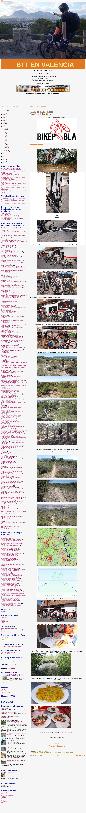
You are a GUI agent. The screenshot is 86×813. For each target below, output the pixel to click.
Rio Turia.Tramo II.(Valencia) (8, 448)
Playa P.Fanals (4, 423)
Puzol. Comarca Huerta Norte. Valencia (10, 440)
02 (5, 133)
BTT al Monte (4, 792)
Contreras (3, 302)
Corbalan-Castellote (6, 304)
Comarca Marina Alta (6, 573)
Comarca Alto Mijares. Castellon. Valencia (11, 539)
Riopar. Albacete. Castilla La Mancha (10, 186)
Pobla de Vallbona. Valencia (67, 752)
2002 (4, 113)
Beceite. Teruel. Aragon (6, 173)
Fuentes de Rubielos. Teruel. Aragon (9, 332)
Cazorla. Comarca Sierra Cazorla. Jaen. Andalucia (13, 295)
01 (5, 132)
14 (5, 139)
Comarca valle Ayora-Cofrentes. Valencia (11, 605)
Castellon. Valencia (5, 290)
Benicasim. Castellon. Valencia (8, 255)
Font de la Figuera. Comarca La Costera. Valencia (13, 329)
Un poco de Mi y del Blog (27, 107)
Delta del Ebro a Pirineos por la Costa (10, 181)
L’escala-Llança (4, 392)
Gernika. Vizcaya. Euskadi (7, 339)
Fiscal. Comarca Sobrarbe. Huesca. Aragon (11, 327)
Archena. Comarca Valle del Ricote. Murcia (11, 244)
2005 (4, 116)
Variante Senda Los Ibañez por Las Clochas (16, 753)
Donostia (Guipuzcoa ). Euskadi (8, 311)
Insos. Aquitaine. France (7, 359)
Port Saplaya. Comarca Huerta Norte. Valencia (12, 431)
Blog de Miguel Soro (6, 659)
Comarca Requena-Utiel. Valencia (9, 583)
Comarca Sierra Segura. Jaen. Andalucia (10, 590)
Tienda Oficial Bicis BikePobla (8, 653)
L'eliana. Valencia (5, 370)
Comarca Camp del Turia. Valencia (46, 752)
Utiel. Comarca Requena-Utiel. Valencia (10, 503)
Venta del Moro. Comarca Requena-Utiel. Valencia (13, 513)
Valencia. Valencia (5, 510)
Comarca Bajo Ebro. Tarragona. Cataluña (10, 542)
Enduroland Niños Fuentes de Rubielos (10, 727)
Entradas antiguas (80, 755)
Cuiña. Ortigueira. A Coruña (7, 306)
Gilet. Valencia (4, 342)
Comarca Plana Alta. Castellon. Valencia (10, 580)
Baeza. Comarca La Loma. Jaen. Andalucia (11, 251)
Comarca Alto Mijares (6, 538)
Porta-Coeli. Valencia (6, 435)
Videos (2, 622)
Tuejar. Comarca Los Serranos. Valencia (10, 498)
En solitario (3, 315)
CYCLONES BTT (41, 107)
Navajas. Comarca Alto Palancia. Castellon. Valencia (13, 402)
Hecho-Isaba (4, 346)
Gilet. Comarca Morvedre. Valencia (9, 341)
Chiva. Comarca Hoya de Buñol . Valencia (11, 297)
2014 (4, 153)
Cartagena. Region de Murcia (8, 284)
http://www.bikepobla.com (36, 144)
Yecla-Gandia (4, 528)
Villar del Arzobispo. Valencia (8, 525)
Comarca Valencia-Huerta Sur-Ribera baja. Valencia (13, 595)
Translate (12, 668)
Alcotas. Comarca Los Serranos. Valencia (11, 240)
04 (5, 136)
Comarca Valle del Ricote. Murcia (9, 599)
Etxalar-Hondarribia (5, 322)
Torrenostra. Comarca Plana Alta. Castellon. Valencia (13, 495)
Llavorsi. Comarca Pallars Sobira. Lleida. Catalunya (13, 385)
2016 (4, 156)
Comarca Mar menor (6, 572)
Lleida (2, 387)
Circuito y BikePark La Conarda (13, 740)
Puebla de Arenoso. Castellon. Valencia (10, 436)
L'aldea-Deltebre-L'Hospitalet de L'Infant (10, 369)
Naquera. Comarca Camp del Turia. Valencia (11, 399)
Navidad (3, 405)
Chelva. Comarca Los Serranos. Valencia (11, 296)
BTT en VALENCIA (11, 772)
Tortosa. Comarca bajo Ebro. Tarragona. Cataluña (12, 497)
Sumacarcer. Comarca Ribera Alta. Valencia (11, 491)
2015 (4, 154)
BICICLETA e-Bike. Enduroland (8, 712)
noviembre (6, 150)
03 (5, 135)
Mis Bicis (15, 107)
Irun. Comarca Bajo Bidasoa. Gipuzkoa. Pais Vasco (13, 362)
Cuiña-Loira (9, 747)
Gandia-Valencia (5, 334)
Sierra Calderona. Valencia (7, 483)
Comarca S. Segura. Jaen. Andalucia (10, 585)
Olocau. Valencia (5, 412)
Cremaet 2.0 (4, 799)
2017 (4, 157)
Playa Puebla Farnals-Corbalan (8, 425)
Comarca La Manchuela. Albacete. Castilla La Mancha (14, 562)
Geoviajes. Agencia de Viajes (8, 652)
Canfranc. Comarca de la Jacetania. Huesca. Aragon (13, 281)
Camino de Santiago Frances (8, 279)
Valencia (3, 506)
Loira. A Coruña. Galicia (6, 389)
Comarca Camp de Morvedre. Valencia (10, 545)
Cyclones (3, 800)
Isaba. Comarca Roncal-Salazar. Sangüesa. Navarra (13, 365)
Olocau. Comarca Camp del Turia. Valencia (11, 411)
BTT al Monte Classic (6, 794)
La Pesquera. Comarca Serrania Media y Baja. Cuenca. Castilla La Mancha (12, 372)
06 (5, 137)
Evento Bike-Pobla (57, 752)
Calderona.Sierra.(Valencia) (7, 269)
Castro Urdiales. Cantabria (7, 292)
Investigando (4, 360)
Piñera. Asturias (5, 422)
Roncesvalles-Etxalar (6, 452)
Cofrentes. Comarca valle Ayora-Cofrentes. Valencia (13, 299)
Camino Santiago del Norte (7, 277)
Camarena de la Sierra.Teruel (8, 276)
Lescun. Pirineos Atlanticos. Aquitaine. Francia (12, 379)
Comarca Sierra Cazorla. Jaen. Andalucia (11, 589)
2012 (4, 125)
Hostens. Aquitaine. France (7, 357)
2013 (4, 126)
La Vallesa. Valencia (6, 375)
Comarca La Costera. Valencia (8, 558)
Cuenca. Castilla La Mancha (7, 305)
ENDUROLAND (4, 708)
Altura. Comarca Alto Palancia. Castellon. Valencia (13, 241)
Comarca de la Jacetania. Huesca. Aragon (11, 603)
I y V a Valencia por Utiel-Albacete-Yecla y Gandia (13, 203)
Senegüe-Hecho (5, 480)
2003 (4, 114)
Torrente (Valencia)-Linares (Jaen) (9, 628)
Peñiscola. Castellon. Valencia (8, 420)
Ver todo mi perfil (5, 780)
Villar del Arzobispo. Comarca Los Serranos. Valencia (13, 522)
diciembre (6, 151)
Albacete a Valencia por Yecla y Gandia (10, 168)
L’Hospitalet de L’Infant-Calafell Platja (10, 391)
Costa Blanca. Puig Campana (8, 179)
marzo (5, 129)
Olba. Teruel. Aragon (6, 410)
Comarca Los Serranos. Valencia (9, 570)
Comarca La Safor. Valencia (7, 567)
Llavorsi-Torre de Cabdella (7, 384)
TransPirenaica (4, 189)
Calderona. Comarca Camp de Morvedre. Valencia (13, 267)
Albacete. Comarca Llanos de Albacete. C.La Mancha (13, 231)
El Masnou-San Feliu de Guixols (8, 312)
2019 (4, 161)
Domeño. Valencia (5, 310)
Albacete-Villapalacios (6, 229)
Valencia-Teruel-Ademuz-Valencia (9, 508)
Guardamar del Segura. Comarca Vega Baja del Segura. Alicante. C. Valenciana (12, 344)
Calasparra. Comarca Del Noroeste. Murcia (11, 266)
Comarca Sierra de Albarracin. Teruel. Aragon (11, 592)
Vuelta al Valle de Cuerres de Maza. (15, 675)
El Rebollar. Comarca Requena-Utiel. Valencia (12, 314)
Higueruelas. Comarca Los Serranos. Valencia (12, 349)
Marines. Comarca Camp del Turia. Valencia (11, 394)
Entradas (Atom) (41, 759)
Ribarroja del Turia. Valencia (7, 447)
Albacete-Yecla (4, 230)
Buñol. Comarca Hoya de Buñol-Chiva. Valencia (12, 264)
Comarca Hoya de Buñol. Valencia (9, 554)
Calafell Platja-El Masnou (7, 265)
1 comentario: (47, 751)
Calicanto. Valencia (5, 271)
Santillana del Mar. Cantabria (8, 476)
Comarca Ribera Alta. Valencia (8, 584)
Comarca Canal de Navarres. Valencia (10, 548)
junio (5, 144)
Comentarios (6, 639)
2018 (4, 159)
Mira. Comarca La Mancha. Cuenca (9, 396)
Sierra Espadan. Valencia (7, 485)
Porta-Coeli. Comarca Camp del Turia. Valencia (12, 433)
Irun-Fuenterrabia (5, 361)
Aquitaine (3, 611)
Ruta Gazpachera (5, 214)
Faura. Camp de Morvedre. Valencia (9, 325)
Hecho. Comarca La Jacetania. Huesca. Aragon (12, 347)
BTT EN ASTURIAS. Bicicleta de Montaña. (13, 674)
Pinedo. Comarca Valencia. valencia (9, 421)
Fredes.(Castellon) (5, 330)
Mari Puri (3, 802)
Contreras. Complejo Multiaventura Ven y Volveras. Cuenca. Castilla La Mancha (13, 178)
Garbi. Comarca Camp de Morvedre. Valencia (12, 336)
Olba (2, 408)
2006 (4, 117)
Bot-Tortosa (4, 259)
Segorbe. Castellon (5, 478)
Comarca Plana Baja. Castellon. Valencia (10, 582)
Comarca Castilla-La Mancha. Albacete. (10, 549)
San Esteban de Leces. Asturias (8, 462)
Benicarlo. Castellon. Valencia (8, 254)
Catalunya (3, 294)
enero (5, 128)
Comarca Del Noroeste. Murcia (8, 552)
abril (5, 131)
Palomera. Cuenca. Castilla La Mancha (10, 415)
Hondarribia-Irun (5, 352)
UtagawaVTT (4, 617)
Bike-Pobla (36, 752)
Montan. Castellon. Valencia (7, 397)
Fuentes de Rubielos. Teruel (7, 331)
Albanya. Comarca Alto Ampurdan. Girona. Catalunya (13, 235)
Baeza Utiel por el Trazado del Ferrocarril (11, 169)
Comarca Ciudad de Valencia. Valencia (10, 550)
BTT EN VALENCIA (45, 64)
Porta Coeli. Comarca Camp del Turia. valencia (12, 432)
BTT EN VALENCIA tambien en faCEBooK (11, 646)
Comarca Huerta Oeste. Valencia (9, 557)
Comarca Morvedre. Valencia (8, 579)
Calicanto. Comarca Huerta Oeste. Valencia (11, 270)
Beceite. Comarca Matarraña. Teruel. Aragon (11, 252)
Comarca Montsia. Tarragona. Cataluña (10, 578)
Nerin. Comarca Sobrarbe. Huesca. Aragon (11, 407)
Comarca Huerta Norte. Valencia (8, 555)
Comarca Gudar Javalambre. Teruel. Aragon (11, 553)
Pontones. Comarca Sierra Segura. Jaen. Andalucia (13, 430)
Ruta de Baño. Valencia (6, 217)
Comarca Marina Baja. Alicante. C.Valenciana (12, 575)
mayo (5, 143)
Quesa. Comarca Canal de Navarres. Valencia (12, 445)
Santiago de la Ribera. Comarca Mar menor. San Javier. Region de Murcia (12, 474)
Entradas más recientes (36, 755)
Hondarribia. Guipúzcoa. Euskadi (9, 356)
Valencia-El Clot (5, 507)
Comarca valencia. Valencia (7, 604)
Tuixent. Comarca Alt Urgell (7, 500)
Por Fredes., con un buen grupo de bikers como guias (13, 661)
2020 (4, 162)
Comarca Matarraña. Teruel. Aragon (9, 577)
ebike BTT (3, 620)
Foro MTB (3, 691)
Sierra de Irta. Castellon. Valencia (9, 487)
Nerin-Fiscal (4, 406)
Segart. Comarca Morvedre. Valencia (10, 477)
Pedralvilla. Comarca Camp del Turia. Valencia (12, 418)
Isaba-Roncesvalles (6, 364)
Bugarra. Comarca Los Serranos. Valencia (11, 262)
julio (5, 146)
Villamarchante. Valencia (7, 518)
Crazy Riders (4, 797)
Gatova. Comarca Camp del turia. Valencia (11, 337)
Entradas (5, 637)
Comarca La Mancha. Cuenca (8, 560)
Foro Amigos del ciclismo (7, 692)
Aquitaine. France (5, 242)
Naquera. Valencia (5, 400)
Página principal (6, 107)
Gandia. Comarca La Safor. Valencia (9, 335)
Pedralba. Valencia (5, 417)
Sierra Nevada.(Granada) (7, 486)
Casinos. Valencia (5, 289)
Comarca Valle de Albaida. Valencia (9, 598)
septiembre (6, 149)
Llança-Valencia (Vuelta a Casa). (9, 381)
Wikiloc (3, 618)
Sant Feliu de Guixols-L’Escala (8, 470)
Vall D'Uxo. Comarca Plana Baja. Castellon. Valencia (13, 511)
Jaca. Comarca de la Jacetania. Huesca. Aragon (12, 367)
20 (5, 140)
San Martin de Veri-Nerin (7, 463)
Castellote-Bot (4, 291)
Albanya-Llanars (5, 234)
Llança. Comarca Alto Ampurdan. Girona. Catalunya (13, 382)
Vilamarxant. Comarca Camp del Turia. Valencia (12, 515)
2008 (4, 119)
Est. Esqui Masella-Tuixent (7, 319)
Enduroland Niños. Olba (6, 717)
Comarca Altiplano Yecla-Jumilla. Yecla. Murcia (12, 537)
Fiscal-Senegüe (4, 326)
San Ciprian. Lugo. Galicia (7, 461)
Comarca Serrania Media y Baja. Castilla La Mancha (13, 587)
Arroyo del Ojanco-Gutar (7, 246)
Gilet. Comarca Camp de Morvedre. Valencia (11, 340)
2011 (4, 123)
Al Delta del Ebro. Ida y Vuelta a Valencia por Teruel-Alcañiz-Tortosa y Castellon (13, 199)
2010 (4, 122)
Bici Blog (3, 689)
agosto (5, 147)
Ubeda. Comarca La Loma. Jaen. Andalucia (11, 501)
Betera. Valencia (5, 257)
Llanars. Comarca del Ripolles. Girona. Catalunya (12, 380)
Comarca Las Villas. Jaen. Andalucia (9, 568)
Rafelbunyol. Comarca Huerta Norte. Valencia (12, 446)
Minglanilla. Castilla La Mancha (8, 395)
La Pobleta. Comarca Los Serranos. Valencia (11, 374)
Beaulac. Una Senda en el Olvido (14, 721)
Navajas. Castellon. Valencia (8, 401)
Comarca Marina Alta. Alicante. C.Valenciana (11, 574)
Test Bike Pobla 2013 (40, 114)
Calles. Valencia (5, 272)
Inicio (58, 755)
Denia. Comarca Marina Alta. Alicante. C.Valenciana (13, 307)
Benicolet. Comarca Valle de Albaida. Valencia (12, 256)
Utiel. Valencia (4, 505)
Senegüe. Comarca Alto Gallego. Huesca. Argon (12, 481)
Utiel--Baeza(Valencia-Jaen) (7, 502)
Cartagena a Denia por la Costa (8, 176)
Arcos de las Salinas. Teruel (7, 245)
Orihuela (3, 413)
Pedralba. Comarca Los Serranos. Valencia (11, 416)
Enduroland (3, 182)
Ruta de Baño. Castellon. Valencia (9, 215)
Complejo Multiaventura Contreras (9, 301)
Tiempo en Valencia (14, 698)
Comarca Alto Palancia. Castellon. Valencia (11, 540)
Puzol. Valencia (4, 441)
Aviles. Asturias (5, 250)
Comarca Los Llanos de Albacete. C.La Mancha (12, 569)
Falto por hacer (4, 621)
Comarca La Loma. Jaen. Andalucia (9, 559)
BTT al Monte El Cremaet (7, 795)
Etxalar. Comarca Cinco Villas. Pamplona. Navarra (13, 324)
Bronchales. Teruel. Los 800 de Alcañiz (10, 174)
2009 (4, 120)
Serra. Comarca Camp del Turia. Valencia (11, 482)
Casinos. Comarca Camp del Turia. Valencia (11, 287)
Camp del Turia (4, 280)
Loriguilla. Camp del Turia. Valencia (9, 390)
